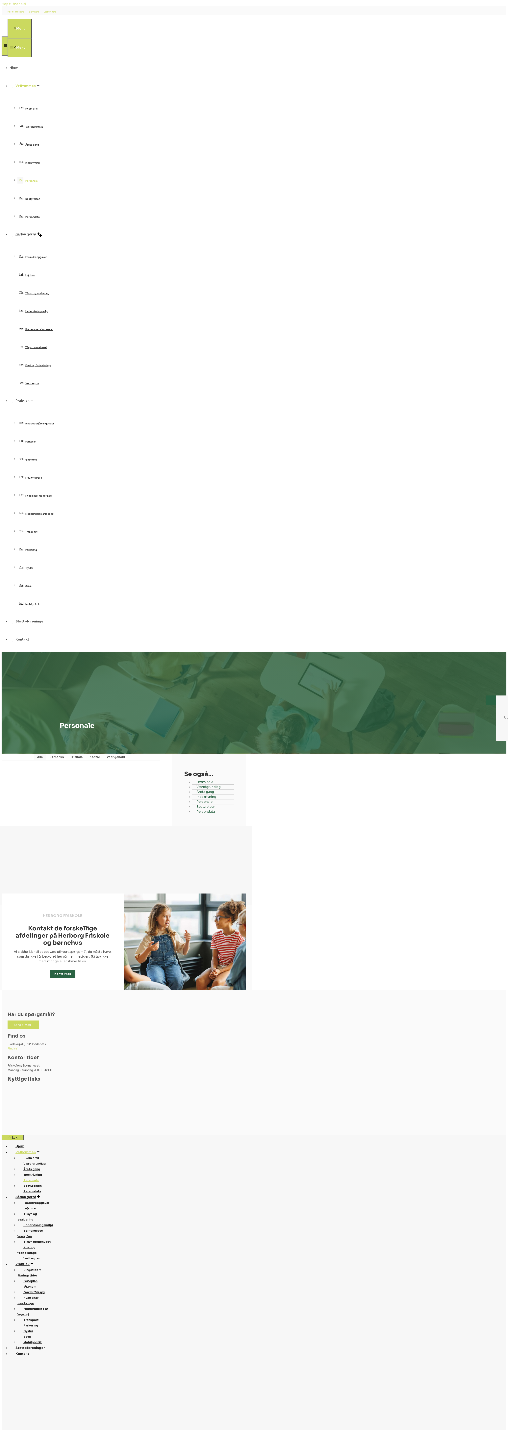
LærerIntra (50, 11)
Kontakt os (62, 974)
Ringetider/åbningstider (39, 423)
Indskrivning (32, 162)
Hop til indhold (14, 4)
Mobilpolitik (32, 604)
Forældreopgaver (36, 257)
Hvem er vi (31, 108)
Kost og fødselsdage (38, 365)
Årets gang (32, 144)
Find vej (13, 1048)
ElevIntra (34, 11)
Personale (31, 180)
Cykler (29, 568)
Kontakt (24, 641)
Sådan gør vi (27, 236)
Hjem (19, 69)
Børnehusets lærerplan (39, 329)
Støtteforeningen (32, 623)
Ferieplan (30, 441)
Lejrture (30, 275)
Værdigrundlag (34, 126)
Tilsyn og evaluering (37, 293)
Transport (31, 531)
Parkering (31, 549)
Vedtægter (32, 383)
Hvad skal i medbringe (38, 495)
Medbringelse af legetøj (39, 513)
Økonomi (31, 459)
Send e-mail (22, 1025)
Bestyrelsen (32, 198)
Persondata (32, 216)
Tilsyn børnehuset (36, 347)
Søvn (28, 586)
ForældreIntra (16, 11)
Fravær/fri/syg (33, 477)
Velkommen (27, 88)
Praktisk (24, 402)
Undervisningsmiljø (36, 311)
